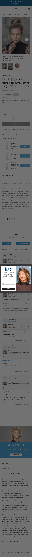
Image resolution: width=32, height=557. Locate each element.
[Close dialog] (30, 267)
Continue (8, 288)
